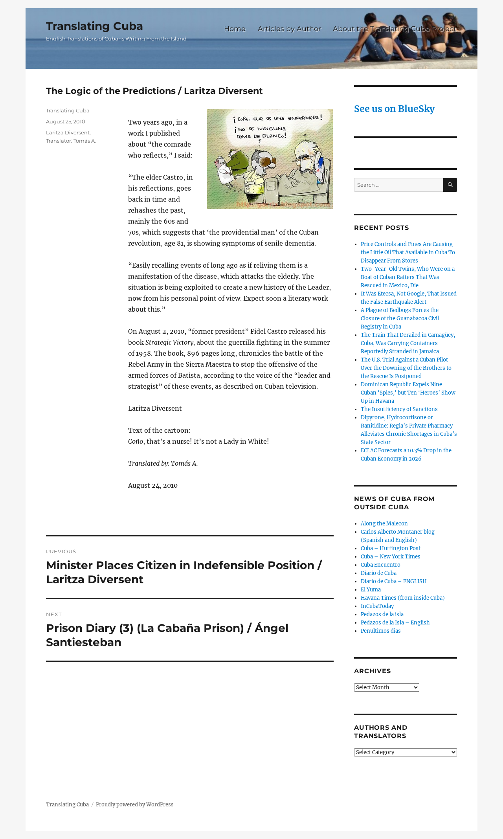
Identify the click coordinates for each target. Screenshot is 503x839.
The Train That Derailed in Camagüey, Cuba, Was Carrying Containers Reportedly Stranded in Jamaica (408, 343)
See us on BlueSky (394, 108)
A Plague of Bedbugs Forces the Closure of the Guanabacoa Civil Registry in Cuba (400, 318)
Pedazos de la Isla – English (395, 622)
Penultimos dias (381, 631)
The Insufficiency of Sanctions (399, 409)
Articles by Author (289, 28)
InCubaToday (377, 606)
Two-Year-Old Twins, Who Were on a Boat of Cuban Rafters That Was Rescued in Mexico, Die (408, 277)
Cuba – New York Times (390, 556)
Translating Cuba (94, 26)
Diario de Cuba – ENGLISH (394, 581)
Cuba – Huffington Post (390, 548)
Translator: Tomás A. (71, 141)
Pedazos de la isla (382, 614)
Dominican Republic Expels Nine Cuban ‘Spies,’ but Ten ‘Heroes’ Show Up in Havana (408, 392)
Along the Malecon (384, 523)
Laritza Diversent (68, 132)
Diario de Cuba (379, 573)
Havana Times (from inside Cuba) (403, 598)
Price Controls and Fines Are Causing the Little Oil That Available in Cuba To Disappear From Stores (408, 252)
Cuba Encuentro (380, 565)
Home (235, 28)
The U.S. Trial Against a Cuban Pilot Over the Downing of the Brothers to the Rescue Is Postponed (406, 368)
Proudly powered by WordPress (135, 804)
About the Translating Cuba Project (394, 28)
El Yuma (371, 589)
